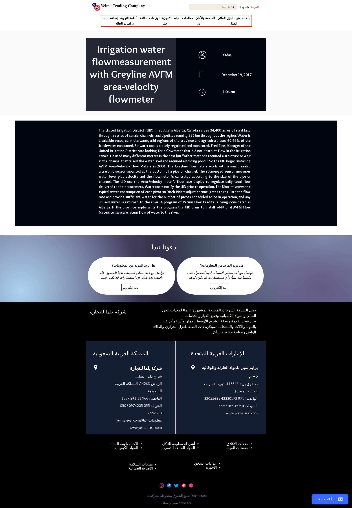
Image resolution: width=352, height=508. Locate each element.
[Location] (96, 367)
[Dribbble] (191, 485)
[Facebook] (169, 485)
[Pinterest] (183, 485)
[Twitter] (176, 485)
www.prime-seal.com (242, 413)
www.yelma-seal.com (145, 427)
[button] (225, 18)
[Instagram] (161, 485)
